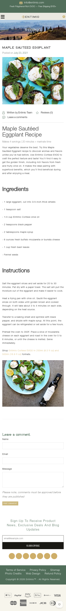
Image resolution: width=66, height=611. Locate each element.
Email (5, 454)
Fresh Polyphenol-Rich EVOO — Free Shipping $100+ (33, 7)
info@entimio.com (34, 3)
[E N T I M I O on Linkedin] (33, 556)
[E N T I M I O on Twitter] (19, 556)
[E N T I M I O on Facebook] (12, 556)
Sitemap (55, 570)
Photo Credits (13, 574)
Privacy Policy (38, 570)
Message (7, 469)
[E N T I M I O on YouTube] (47, 556)
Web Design (33, 574)
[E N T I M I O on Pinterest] (26, 556)
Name (5, 439)
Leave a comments (17, 117)
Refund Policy (53, 574)
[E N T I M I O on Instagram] (40, 556)
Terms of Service (15, 570)
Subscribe (33, 545)
